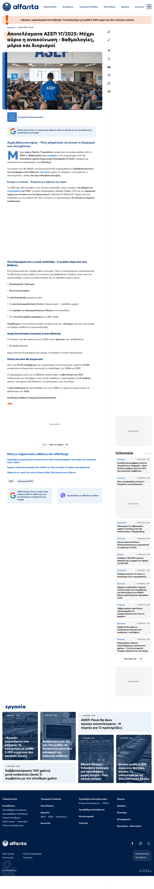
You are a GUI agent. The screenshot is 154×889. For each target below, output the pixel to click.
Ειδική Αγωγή (8, 821)
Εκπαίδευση (67, 7)
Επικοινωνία (7, 857)
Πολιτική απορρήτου (32, 853)
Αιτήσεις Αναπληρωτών (89, 803)
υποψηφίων (53, 155)
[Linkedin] (109, 67)
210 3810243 (140, 857)
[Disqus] (56, 542)
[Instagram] (140, 843)
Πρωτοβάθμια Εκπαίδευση (14, 810)
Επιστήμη (122, 812)
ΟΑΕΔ (50, 816)
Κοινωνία (139, 7)
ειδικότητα (44, 172)
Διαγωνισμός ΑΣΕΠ (25, 481)
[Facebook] (109, 50)
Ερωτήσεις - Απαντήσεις (129, 826)
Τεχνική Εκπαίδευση (11, 817)
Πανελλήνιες (109, 7)
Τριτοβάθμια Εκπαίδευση (91, 809)
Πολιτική (83, 823)
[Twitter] (109, 59)
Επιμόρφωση (123, 819)
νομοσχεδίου (14, 191)
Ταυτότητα (27, 857)
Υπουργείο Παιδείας (88, 7)
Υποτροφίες (22, 821)
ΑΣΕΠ (11, 481)
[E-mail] (109, 91)
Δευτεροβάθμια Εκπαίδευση (15, 814)
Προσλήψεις (61, 816)
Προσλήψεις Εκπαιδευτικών (93, 799)
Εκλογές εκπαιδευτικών (12, 825)
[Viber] (109, 75)
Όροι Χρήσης (8, 853)
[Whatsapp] (109, 83)
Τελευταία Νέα (49, 7)
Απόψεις (121, 805)
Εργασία (125, 7)
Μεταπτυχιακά (86, 816)
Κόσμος (121, 799)
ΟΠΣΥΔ (105, 803)
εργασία (15, 707)
